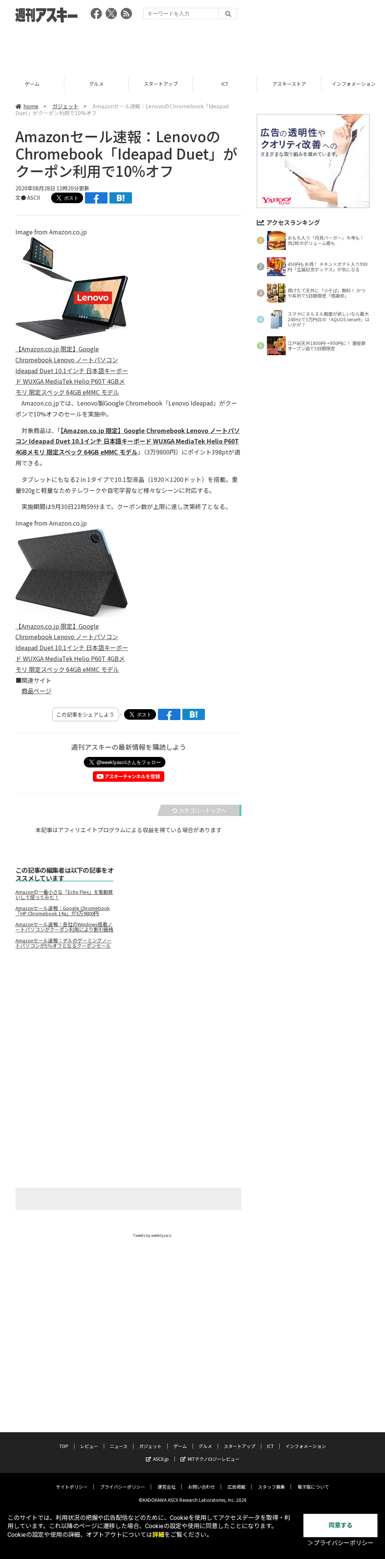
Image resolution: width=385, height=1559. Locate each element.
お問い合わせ (201, 1486)
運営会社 (167, 1486)
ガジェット (65, 106)
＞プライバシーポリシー (341, 1543)
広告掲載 (236, 1486)
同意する (341, 1525)
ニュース (118, 1446)
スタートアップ (96, 83)
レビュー (89, 1446)
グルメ (32, 83)
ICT (160, 83)
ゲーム (180, 1446)
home (30, 106)
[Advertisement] (192, 47)
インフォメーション (289, 83)
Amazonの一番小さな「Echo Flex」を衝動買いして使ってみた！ (64, 894)
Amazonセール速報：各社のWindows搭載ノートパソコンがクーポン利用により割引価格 (64, 927)
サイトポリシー (72, 1486)
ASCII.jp (161, 1459)
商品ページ (36, 690)
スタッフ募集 (271, 1486)
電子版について (313, 1486)
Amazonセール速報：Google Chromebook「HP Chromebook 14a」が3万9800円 (62, 911)
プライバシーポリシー (122, 1486)
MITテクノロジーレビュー (213, 1459)
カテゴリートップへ (202, 810)
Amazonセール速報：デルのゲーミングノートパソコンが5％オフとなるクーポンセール (63, 943)
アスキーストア (225, 83)
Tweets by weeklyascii (152, 1235)
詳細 (158, 1534)
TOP (63, 1446)
